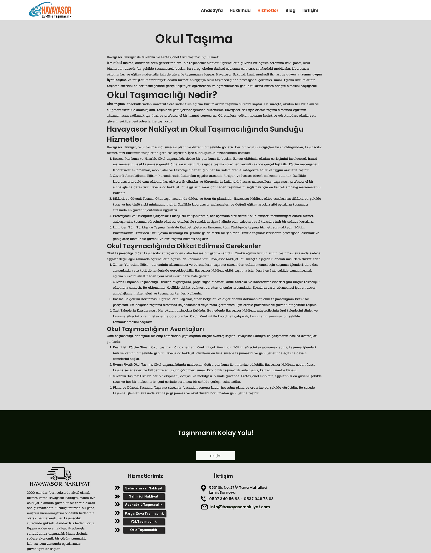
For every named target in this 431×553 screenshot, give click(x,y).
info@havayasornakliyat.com (240, 507)
